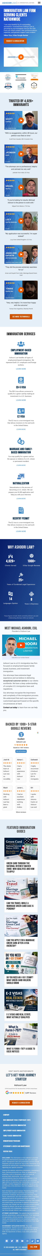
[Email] (38, 1241)
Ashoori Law (21, 742)
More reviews (21, 812)
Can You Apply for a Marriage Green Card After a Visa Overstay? (21, 943)
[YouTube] (22, 1241)
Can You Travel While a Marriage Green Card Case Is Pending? (20, 906)
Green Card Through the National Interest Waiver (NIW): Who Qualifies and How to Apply (20, 867)
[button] (21, 57)
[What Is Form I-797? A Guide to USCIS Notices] (21, 1034)
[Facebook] (7, 1241)
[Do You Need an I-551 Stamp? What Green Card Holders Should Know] (21, 963)
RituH (5, 788)
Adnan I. (20, 760)
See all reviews (21, 751)
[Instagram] (27, 1241)
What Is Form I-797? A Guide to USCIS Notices (21, 1050)
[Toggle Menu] (39, 2)
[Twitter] (12, 1241)
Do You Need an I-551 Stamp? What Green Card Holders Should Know (20, 980)
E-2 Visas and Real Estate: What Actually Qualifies (19, 1016)
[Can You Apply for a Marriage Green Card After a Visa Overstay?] (21, 926)
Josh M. (6, 760)
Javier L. (20, 788)
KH (32, 788)
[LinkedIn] (17, 1241)
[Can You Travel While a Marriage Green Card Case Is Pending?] (21, 889)
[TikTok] (33, 1241)
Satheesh (34, 760)
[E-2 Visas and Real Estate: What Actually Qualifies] (21, 1000)
